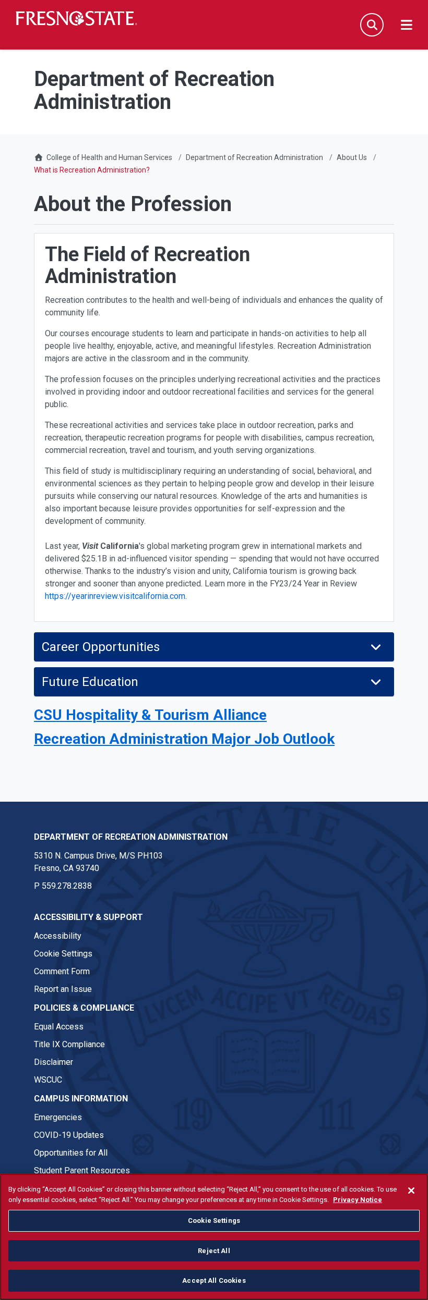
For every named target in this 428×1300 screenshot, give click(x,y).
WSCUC (48, 1080)
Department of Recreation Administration (254, 157)
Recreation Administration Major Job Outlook (184, 738)
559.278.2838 (67, 886)
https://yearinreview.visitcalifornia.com (115, 596)
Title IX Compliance (69, 1044)
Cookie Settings (63, 954)
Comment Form (62, 971)
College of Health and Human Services (109, 157)
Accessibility (57, 936)
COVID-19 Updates (69, 1135)
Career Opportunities (101, 647)
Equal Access (59, 1027)
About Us (352, 157)
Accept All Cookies (213, 1280)
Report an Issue (63, 989)
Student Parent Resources (82, 1170)
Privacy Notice (357, 1200)
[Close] (411, 1190)
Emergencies (58, 1117)
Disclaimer (53, 1062)
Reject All (214, 1251)
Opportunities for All (71, 1153)
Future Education (90, 681)
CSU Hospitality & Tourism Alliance (150, 714)
